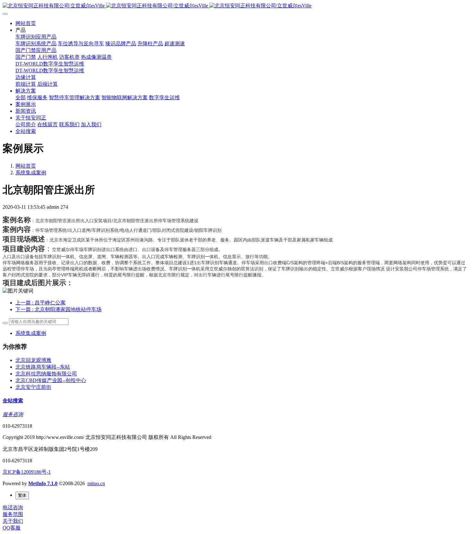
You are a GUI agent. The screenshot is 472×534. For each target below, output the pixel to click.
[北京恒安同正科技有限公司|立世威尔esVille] (236, 6)
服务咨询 (13, 414)
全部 (20, 97)
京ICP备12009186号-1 (27, 472)
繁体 (22, 495)
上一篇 (40, 302)
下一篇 (58, 309)
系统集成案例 (30, 172)
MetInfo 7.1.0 (42, 483)
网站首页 (25, 23)
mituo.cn (96, 483)
